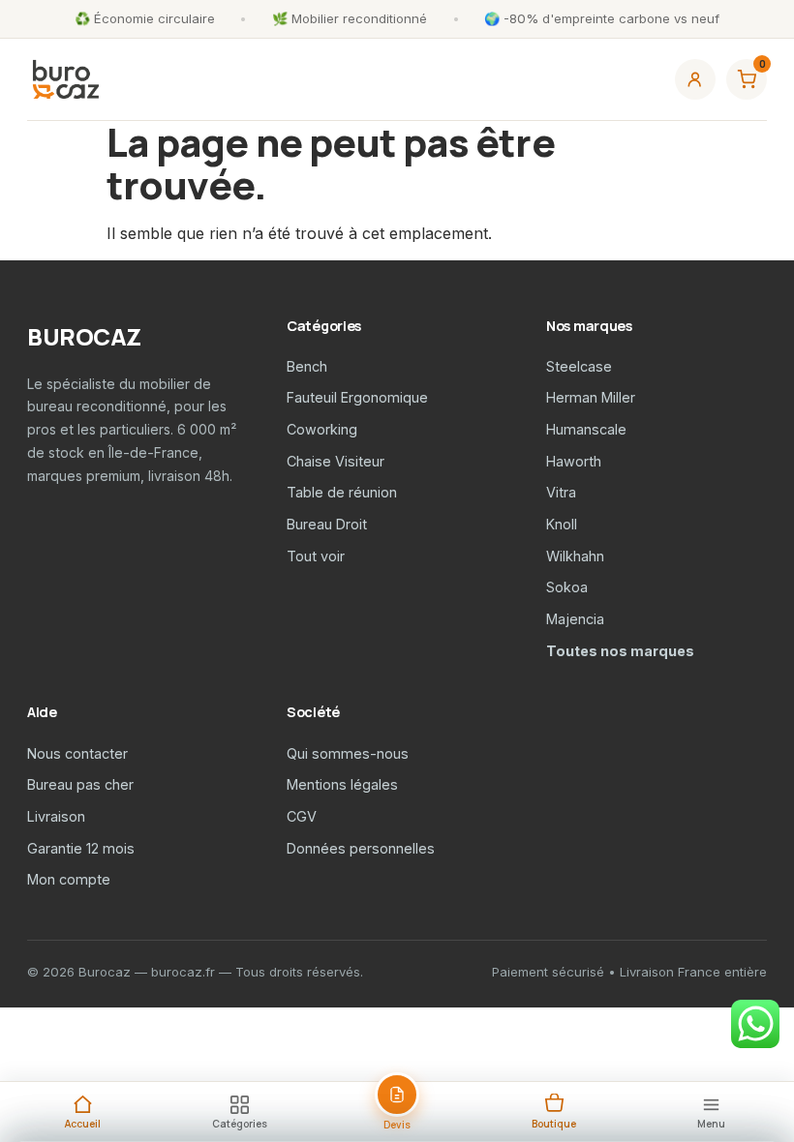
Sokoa (567, 587)
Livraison (56, 816)
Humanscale (586, 429)
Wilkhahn (575, 556)
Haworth (573, 461)
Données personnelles (361, 848)
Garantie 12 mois (81, 848)
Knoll (561, 524)
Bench (307, 366)
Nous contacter (77, 753)
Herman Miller (590, 397)
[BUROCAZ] (66, 79)
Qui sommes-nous (348, 753)
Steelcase (579, 366)
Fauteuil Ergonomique (357, 397)
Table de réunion (342, 492)
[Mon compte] (695, 79)
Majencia (575, 619)
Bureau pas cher (80, 784)
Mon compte (68, 879)
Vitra (561, 492)
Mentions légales (342, 784)
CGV (302, 816)
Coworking (322, 429)
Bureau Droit (327, 524)
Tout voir (316, 556)
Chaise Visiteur (335, 461)
